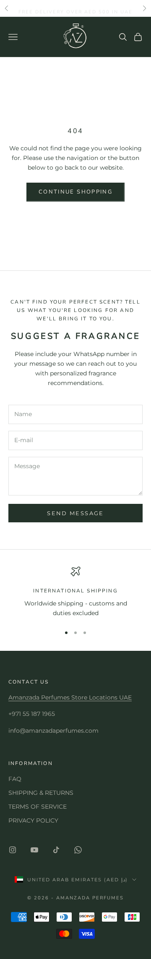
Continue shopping (75, 192)
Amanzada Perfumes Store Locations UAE (70, 697)
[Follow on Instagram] (12, 850)
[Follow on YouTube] (34, 850)
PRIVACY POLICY (33, 820)
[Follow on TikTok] (56, 850)
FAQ (14, 779)
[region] (75, 592)
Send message (75, 513)
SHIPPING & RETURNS (40, 793)
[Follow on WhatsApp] (78, 850)
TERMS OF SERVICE (37, 806)
